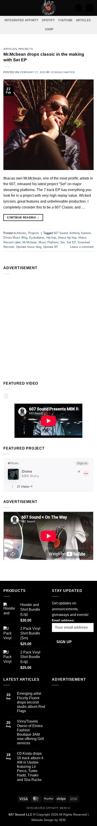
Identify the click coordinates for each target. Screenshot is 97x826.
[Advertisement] (48, 326)
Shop (49, 29)
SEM (62, 820)
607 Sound (61, 233)
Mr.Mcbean (29, 242)
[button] (6, 7)
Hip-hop (51, 237)
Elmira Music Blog (15, 237)
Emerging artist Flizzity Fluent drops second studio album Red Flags (31, 702)
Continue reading (23, 217)
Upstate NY (50, 247)
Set (62, 242)
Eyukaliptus (36, 237)
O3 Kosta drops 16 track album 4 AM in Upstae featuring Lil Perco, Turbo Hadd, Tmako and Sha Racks (30, 766)
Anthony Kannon (80, 233)
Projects (25, 49)
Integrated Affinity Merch (48, 808)
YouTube (65, 20)
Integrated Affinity (22, 20)
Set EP (71, 242)
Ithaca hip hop (67, 237)
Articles (83, 20)
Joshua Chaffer (63, 72)
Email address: (63, 620)
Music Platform (48, 242)
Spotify (48, 20)
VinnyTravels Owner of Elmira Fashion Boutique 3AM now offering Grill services (30, 732)
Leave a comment (82, 247)
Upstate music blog (28, 247)
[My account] (78, 8)
